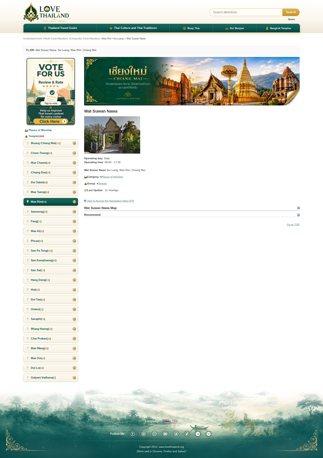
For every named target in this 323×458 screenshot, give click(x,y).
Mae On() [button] (38, 358)
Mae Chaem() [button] (40, 162)
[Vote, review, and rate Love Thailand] (50, 91)
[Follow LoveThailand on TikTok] (186, 433)
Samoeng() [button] (39, 211)
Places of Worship (112, 176)
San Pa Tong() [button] (42, 250)
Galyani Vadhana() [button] (43, 377)
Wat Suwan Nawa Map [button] (100, 208)
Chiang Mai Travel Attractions (85, 38)
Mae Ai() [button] (37, 231)
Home (291, 19)
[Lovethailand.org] (46, 11)
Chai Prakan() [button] (41, 338)
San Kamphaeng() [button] (43, 260)
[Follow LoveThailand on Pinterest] (143, 433)
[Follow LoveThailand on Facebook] (132, 433)
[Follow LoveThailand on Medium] (208, 433)
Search (291, 12)
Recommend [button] (92, 214)
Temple (102, 183)
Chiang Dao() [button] (40, 172)
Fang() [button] (36, 221)
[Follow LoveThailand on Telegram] (197, 433)
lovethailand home (32, 38)
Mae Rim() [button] (38, 201)
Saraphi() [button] (38, 318)
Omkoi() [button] (37, 309)
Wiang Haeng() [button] (41, 328)
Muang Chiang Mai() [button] (46, 143)
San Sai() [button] (38, 270)
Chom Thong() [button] (41, 153)
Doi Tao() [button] (38, 299)
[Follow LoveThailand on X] (176, 433)
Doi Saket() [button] (39, 182)
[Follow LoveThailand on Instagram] (154, 433)
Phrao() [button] (37, 240)
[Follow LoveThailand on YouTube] (165, 433)
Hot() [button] (35, 289)
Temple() (36, 136)
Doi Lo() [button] (37, 367)
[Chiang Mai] (191, 81)
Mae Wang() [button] (39, 348)
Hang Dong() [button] (40, 279)
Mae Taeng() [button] (40, 192)
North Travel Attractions (56, 38)
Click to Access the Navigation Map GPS (110, 200)
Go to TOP (293, 224)
